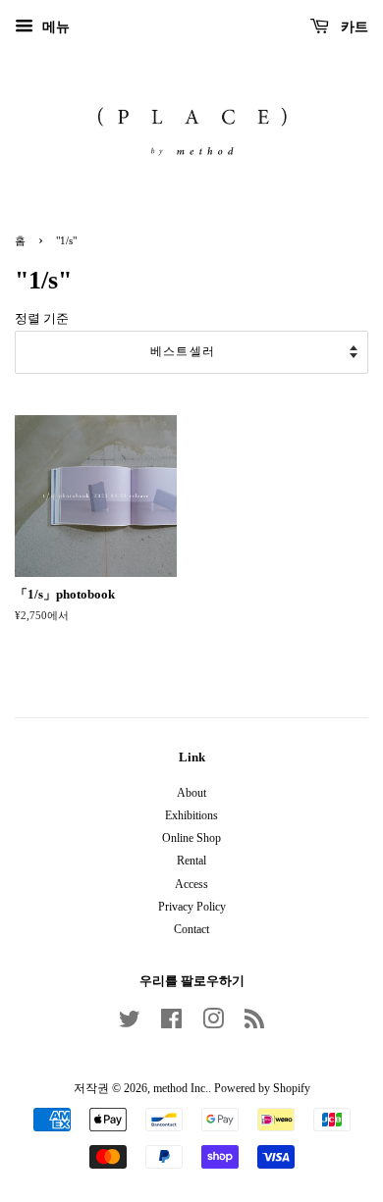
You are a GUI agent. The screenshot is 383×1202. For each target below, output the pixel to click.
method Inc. (180, 1088)
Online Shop (191, 838)
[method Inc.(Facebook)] (171, 1023)
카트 (352, 27)
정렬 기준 (42, 319)
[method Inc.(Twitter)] (129, 1023)
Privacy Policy (192, 907)
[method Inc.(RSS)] (254, 1023)
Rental (191, 860)
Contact (191, 929)
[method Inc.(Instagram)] (213, 1023)
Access (191, 884)
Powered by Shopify (262, 1088)
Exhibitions (191, 815)
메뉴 (54, 27)
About (191, 793)
